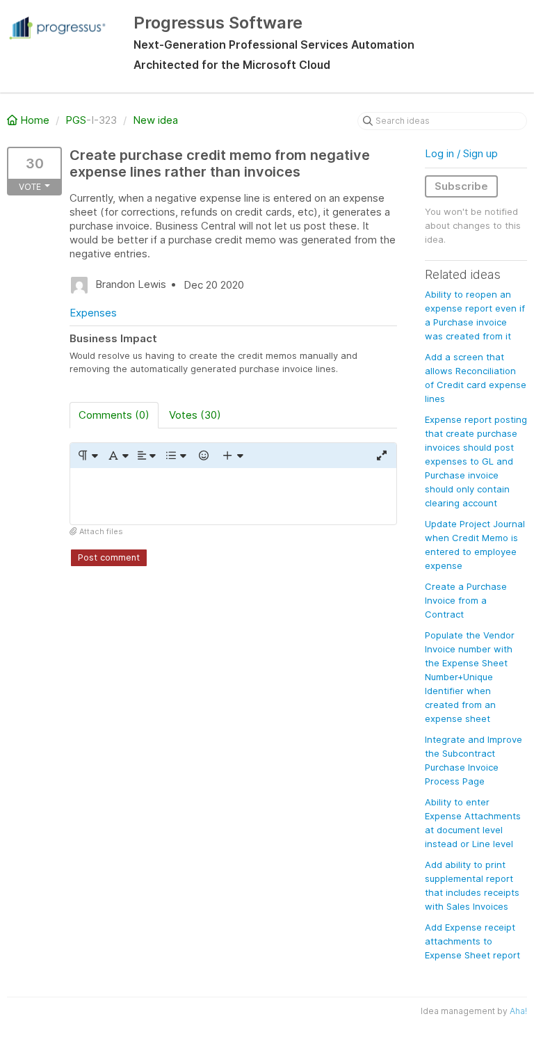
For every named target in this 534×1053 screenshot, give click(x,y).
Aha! (518, 1011)
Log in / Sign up (461, 153)
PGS (75, 120)
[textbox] (233, 496)
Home (34, 120)
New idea (155, 120)
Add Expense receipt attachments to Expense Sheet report (472, 941)
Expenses (93, 312)
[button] (87, 455)
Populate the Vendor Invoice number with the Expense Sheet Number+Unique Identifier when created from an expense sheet (470, 676)
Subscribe (461, 186)
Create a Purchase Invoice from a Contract (466, 600)
